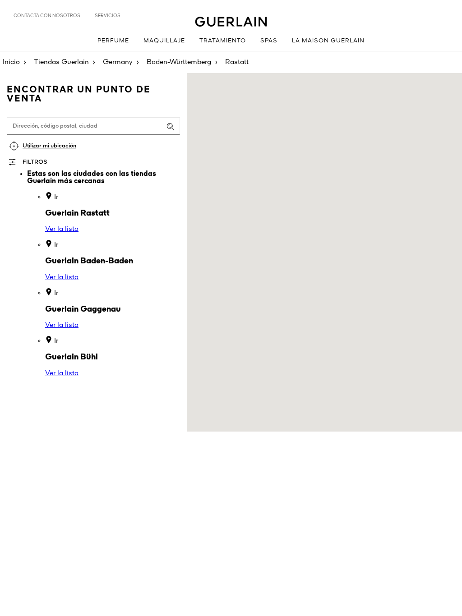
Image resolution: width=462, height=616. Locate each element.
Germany (118, 62)
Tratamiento (222, 41)
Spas (268, 41)
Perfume (113, 41)
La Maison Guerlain (328, 41)
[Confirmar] (171, 127)
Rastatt (237, 62)
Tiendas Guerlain (61, 62)
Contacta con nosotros (47, 16)
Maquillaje (164, 41)
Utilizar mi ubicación (49, 146)
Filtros (35, 162)
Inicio (11, 62)
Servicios (107, 16)
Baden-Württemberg (179, 62)
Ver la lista (62, 229)
